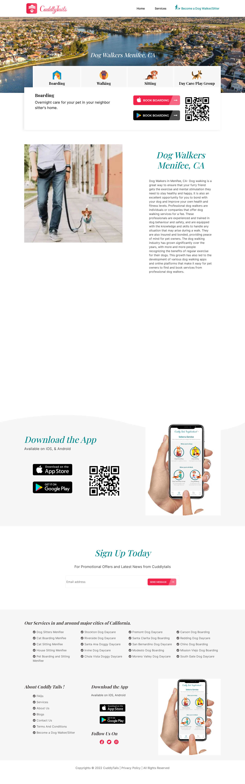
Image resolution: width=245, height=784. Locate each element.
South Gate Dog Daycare (196, 656)
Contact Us (44, 720)
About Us (42, 708)
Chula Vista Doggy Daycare (103, 656)
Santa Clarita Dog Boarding (150, 638)
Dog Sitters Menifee (50, 632)
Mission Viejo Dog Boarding (198, 650)
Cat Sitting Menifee (49, 644)
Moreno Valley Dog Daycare (151, 656)
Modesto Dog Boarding (147, 650)
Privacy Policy (131, 768)
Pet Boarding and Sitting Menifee (51, 658)
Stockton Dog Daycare (100, 632)
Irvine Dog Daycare (97, 650)
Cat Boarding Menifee (51, 638)
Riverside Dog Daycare (100, 638)
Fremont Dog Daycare (146, 632)
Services (160, 8)
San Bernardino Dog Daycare (151, 644)
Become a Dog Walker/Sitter (200, 8)
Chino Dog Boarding (193, 644)
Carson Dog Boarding (194, 632)
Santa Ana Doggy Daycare (102, 644)
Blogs (40, 714)
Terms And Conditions (51, 726)
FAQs (39, 696)
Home (141, 8)
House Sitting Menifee (51, 650)
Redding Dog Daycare (194, 638)
